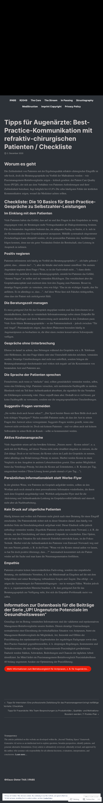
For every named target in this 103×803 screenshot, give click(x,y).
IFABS (13, 100)
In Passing (67, 100)
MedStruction (30, 106)
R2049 (23, 100)
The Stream (50, 100)
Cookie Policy (47, 798)
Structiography (84, 100)
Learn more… (21, 754)
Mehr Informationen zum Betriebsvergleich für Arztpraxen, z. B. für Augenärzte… (48, 669)
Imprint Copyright (51, 106)
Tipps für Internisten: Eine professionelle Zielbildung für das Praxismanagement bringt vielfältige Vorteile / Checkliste (51, 704)
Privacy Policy (73, 106)
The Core (36, 100)
